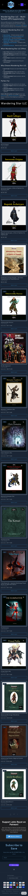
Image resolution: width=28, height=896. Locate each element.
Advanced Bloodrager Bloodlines (10, 715)
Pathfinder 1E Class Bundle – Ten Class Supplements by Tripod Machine (12, 278)
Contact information (14, 893)
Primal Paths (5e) (6, 671)
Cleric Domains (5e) (6, 452)
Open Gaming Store (10, 889)
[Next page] (17, 814)
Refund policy (9, 891)
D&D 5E (25, 25)
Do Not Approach (6, 366)
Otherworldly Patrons (7, 322)
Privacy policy (16, 891)
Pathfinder (18, 25)
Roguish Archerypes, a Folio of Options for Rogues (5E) (13, 233)
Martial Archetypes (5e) (7, 496)
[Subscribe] (23, 857)
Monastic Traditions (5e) (8, 409)
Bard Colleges (5, 144)
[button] (2, 4)
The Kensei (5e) (5, 539)
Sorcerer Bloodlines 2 (7, 801)
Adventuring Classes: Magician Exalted (12, 758)
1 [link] (10, 814)
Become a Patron (15, 836)
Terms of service (23, 891)
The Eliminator (5, 628)
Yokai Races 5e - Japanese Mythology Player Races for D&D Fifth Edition (13, 584)
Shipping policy (5, 893)
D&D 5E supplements (14, 95)
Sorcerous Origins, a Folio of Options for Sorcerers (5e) (12, 189)
